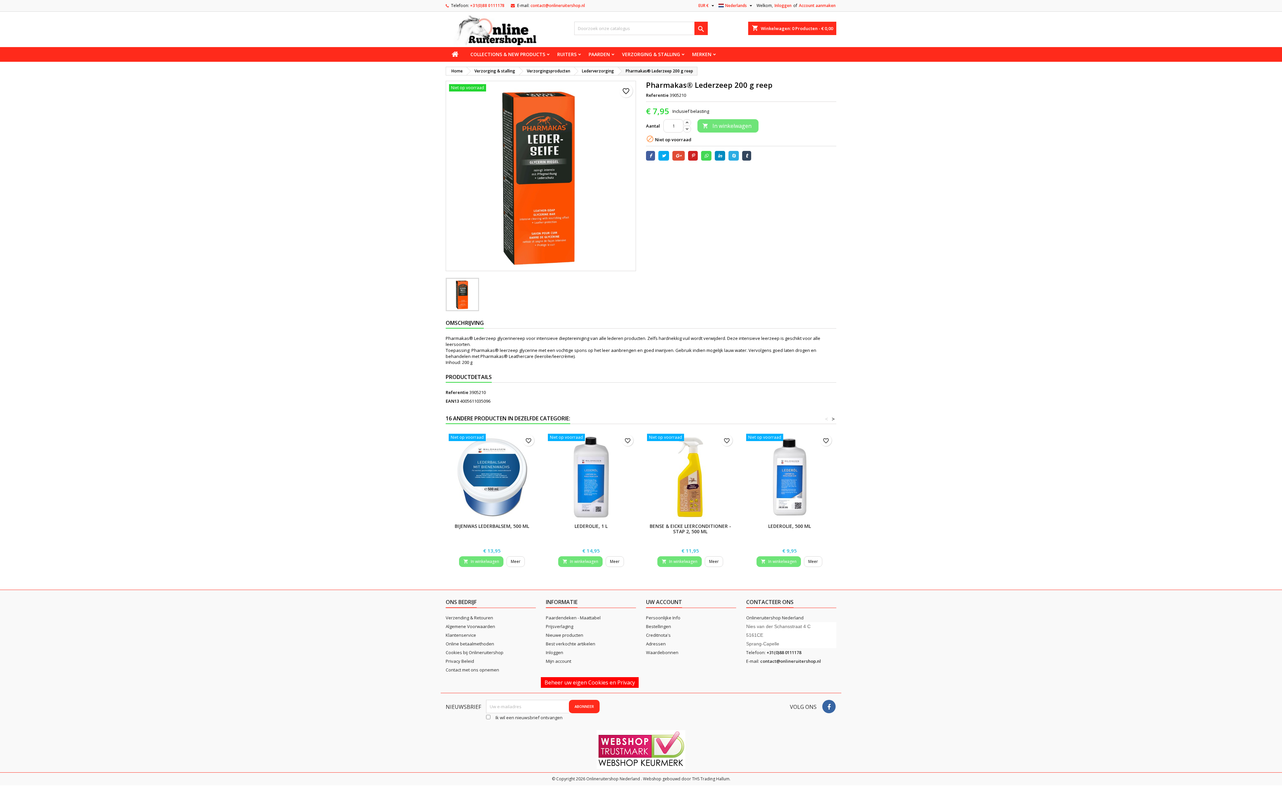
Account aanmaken (817, 5)
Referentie (657, 95)
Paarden (599, 54)
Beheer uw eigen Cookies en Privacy (590, 682)
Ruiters (567, 54)
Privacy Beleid (460, 661)
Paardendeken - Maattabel (573, 618)
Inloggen (783, 5)
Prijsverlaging (559, 626)
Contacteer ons (770, 602)
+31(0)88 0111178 (487, 5)
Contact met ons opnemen (472, 670)
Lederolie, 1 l (591, 526)
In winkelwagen (727, 126)
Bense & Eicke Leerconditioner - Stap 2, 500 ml (690, 529)
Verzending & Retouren (469, 618)
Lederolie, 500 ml (789, 526)
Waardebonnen (662, 652)
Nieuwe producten (564, 635)
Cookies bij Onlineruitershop (474, 652)
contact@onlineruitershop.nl (557, 5)
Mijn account (558, 661)
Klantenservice (461, 635)
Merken (701, 54)
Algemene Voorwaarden (470, 626)
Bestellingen (658, 626)
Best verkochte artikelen (570, 644)
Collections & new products (507, 54)
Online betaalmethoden (470, 644)
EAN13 (452, 401)
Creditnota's (658, 635)
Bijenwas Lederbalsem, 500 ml (492, 526)
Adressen (656, 644)
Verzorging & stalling (651, 54)
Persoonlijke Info (663, 618)
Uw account (664, 602)
